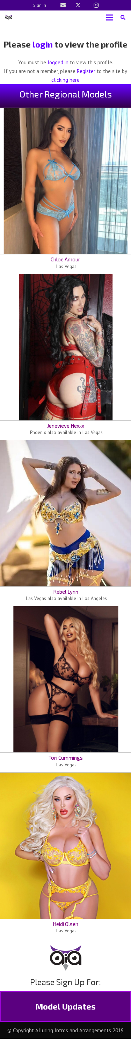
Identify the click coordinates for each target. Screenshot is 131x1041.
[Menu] (109, 17)
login (42, 44)
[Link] (63, 5)
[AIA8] (8, 17)
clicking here (65, 80)
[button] (122, 17)
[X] (78, 5)
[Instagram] (96, 5)
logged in (58, 62)
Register (86, 71)
